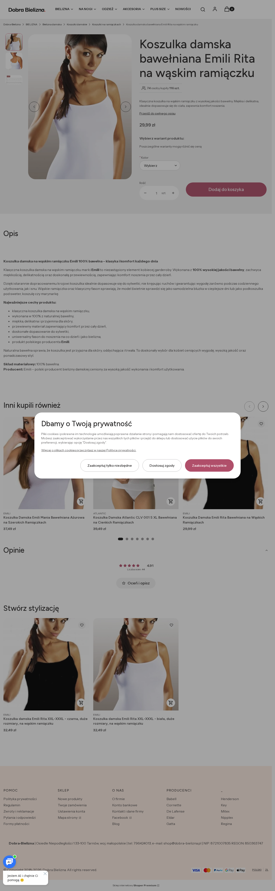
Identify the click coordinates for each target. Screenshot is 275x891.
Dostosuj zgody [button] (162, 465)
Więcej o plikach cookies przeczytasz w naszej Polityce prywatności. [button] (88, 450)
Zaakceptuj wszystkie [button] (209, 465)
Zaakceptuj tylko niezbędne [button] (109, 465)
